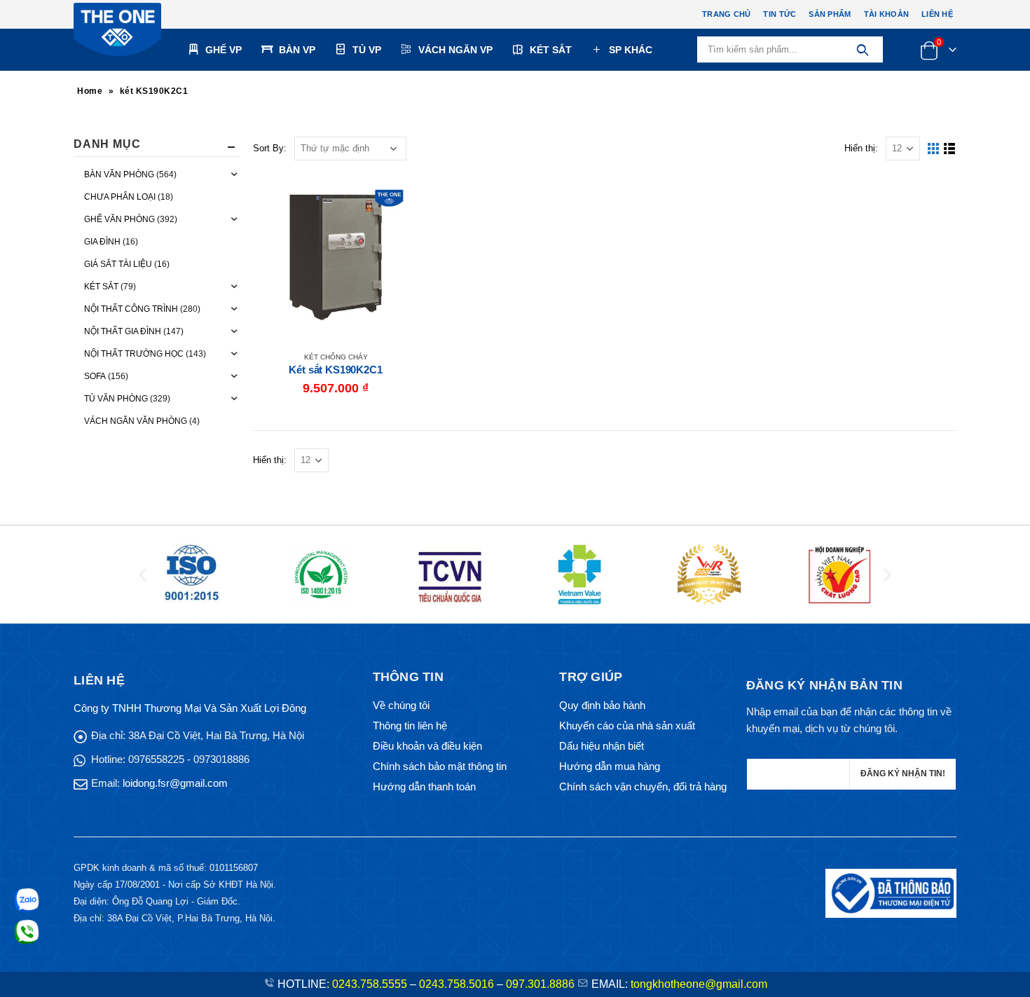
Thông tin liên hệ (410, 725)
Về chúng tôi (401, 705)
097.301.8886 (540, 984)
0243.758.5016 (456, 984)
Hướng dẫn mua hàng (609, 766)
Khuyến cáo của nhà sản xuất (627, 725)
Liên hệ (937, 14)
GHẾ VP (223, 49)
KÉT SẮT (551, 49)
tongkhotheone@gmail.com (699, 984)
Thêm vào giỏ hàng (395, 197)
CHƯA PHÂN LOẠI (120, 197)
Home (89, 91)
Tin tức (779, 14)
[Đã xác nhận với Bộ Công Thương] (890, 892)
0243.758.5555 (369, 984)
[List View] (949, 149)
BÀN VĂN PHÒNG (119, 174)
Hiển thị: (861, 148)
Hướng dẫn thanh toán (424, 786)
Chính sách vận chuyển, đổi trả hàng (643, 786)
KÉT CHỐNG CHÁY (336, 357)
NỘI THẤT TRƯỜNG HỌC (134, 354)
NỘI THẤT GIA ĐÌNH (122, 331)
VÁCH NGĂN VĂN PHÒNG (135, 421)
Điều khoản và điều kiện (427, 746)
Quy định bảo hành (602, 705)
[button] (142, 575)
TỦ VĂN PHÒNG (116, 399)
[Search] (862, 49)
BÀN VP (297, 49)
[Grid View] (933, 149)
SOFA (95, 376)
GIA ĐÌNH (102, 242)
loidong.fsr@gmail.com (175, 783)
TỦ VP (366, 49)
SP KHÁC (630, 49)
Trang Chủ (726, 14)
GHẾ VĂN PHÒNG (119, 219)
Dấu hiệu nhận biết (601, 746)
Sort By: (270, 148)
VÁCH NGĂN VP (455, 49)
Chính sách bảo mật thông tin (440, 766)
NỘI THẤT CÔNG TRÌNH (131, 309)
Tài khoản (886, 14)
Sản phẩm (830, 14)
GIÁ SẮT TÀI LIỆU (118, 264)
